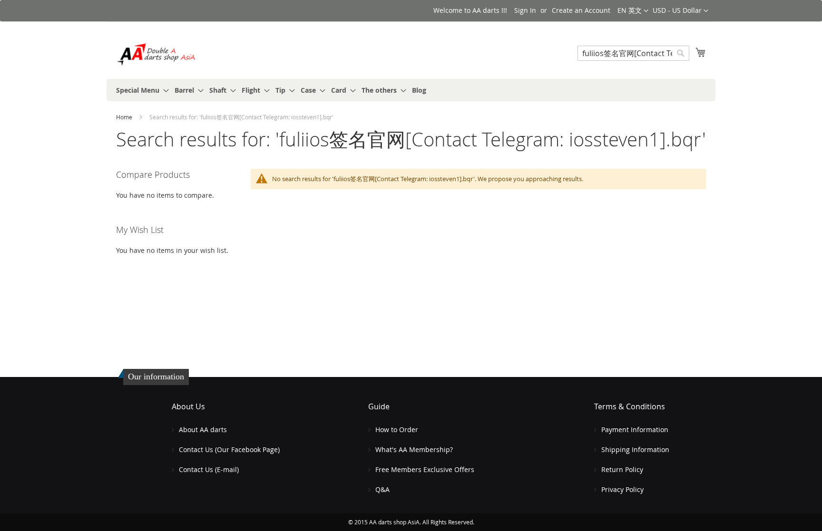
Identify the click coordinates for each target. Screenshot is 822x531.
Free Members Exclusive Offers (424, 469)
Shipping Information (635, 449)
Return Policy (622, 469)
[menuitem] (139, 90)
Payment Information (634, 429)
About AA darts (203, 429)
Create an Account (581, 10)
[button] (680, 11)
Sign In (525, 10)
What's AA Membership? (414, 449)
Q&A (382, 489)
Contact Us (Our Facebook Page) (229, 449)
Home (125, 117)
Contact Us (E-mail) (209, 469)
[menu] (411, 90)
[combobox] (633, 53)
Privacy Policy (622, 489)
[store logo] (156, 54)
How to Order (396, 429)
